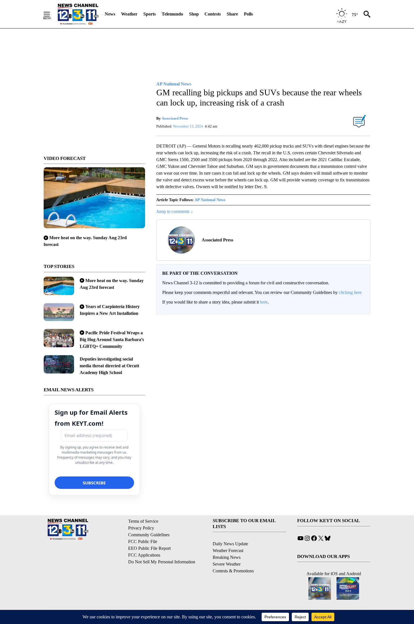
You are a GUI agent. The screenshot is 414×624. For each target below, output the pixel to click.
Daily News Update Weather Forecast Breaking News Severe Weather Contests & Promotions (233, 557)
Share (232, 14)
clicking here (350, 292)
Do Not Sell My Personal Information (161, 561)
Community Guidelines (149, 534)
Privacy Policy (141, 528)
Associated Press (175, 118)
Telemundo (172, 14)
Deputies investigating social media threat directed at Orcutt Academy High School (109, 366)
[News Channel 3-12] (78, 14)
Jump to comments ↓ (174, 211)
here (264, 302)
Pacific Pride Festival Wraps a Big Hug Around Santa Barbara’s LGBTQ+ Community (112, 339)
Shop (194, 14)
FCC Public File (142, 541)
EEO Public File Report (149, 548)
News (110, 14)
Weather (129, 14)
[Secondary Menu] (51, 14)
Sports (149, 14)
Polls (248, 14)
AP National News (210, 200)
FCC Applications (144, 555)
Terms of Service (143, 521)
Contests (212, 14)
